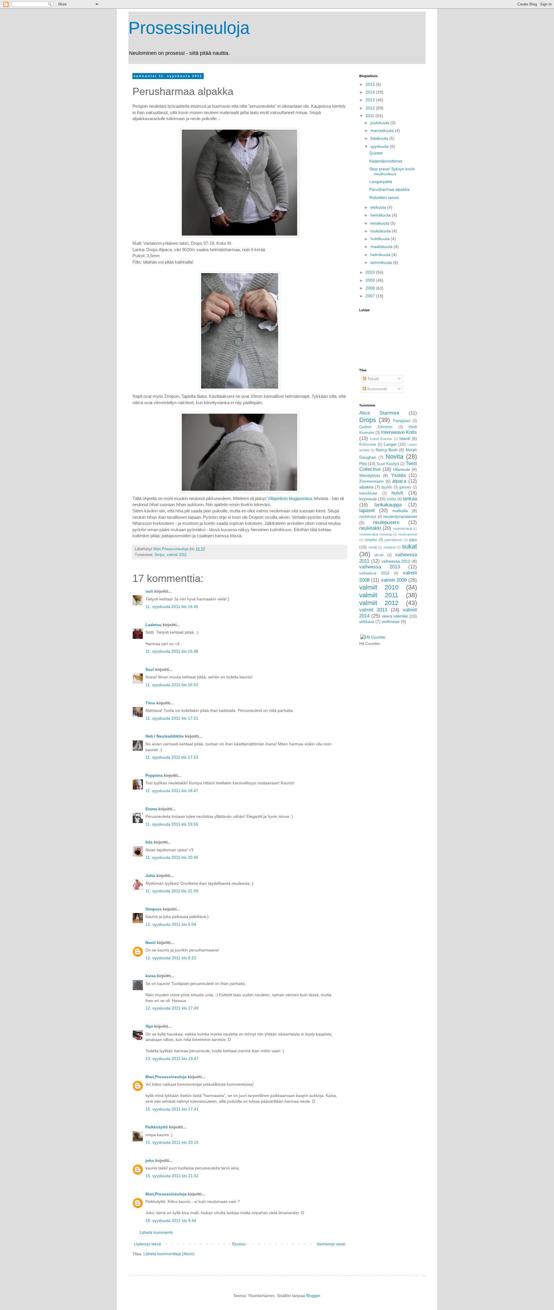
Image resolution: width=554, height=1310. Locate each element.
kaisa (150, 975)
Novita (394, 456)
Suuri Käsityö (388, 464)
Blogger (313, 1295)
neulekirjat (367, 517)
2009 (371, 280)
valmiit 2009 (394, 580)
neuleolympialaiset (400, 516)
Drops (159, 555)
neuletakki (370, 528)
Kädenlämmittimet (385, 161)
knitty (391, 499)
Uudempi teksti (147, 1244)
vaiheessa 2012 (396, 561)
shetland (389, 547)
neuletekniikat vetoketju (375, 534)
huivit (397, 493)
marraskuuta (382, 130)
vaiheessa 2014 (374, 573)
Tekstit (372, 378)
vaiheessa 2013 (379, 567)
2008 (371, 288)
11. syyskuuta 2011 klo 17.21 (171, 718)
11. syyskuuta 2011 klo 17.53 (171, 757)
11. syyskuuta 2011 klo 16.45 (171, 606)
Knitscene (367, 445)
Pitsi (363, 463)
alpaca (399, 481)
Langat (390, 444)
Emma (151, 809)
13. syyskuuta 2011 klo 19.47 (172, 1058)
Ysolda (398, 475)
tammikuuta (381, 262)
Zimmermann (371, 481)
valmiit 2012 (378, 603)
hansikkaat (368, 493)
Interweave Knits (399, 432)
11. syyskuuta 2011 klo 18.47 (171, 790)
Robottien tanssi (384, 197)
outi (149, 591)
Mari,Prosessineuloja (166, 1076)
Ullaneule (401, 469)
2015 (371, 84)
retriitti (372, 547)
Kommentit (376, 389)
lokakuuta (379, 138)
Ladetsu (153, 624)
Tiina (150, 703)
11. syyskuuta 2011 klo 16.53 (171, 684)
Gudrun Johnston (375, 427)
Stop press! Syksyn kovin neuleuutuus (392, 171)
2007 (371, 296)
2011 (370, 115)
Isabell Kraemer (381, 439)
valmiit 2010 (378, 587)
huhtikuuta (380, 238)
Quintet (376, 153)
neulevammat (407, 534)
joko (149, 1160)
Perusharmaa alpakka (389, 189)
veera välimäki (395, 616)
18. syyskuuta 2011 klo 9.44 (170, 1220)
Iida (149, 842)
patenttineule (393, 540)
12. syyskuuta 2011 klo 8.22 (170, 958)
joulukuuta (380, 122)
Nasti (150, 942)
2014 (371, 92)
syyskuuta (380, 146)
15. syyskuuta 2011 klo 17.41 (172, 1109)
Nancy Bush (387, 449)
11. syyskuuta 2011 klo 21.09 (171, 891)
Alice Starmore (379, 413)
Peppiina (154, 775)
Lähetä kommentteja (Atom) (168, 1253)
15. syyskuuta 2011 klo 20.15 (172, 1142)
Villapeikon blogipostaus (289, 498)
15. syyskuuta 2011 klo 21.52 (172, 1175)
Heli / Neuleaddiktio (164, 736)
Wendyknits (369, 475)
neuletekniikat (402, 528)
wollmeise (391, 621)
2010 (371, 272)
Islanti (404, 438)
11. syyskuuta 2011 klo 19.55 (171, 824)
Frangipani (401, 421)
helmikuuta (381, 254)
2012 (371, 108)
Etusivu (239, 1244)
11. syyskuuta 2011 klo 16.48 (171, 651)
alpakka (366, 487)
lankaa (410, 498)
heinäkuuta (381, 215)
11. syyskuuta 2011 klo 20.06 (171, 857)
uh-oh (378, 555)
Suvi (149, 669)
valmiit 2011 (177, 555)
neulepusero (386, 522)
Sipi (149, 1026)
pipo (413, 539)
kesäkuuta (380, 223)
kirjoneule (368, 499)
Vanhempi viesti (331, 1244)
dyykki (386, 487)
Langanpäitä (380, 181)
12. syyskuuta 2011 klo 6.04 (170, 924)
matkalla (400, 510)
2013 (371, 100)
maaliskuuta (382, 246)
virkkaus (366, 621)
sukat (409, 546)
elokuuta (378, 207)
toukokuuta (381, 231)
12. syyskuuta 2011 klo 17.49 (172, 1008)
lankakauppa (388, 504)
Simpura (153, 909)
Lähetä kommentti (156, 1232)
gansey (405, 487)
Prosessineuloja (189, 28)
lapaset (367, 510)
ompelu (371, 540)
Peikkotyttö (156, 1127)
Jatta (150, 875)
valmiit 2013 (373, 610)
